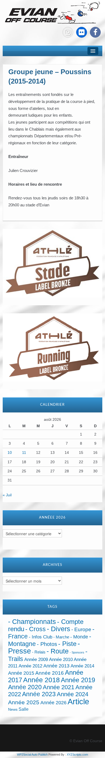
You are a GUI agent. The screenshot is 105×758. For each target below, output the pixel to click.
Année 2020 (25, 687)
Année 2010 (61, 659)
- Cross (35, 629)
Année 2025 (23, 702)
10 (10, 452)
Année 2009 (36, 659)
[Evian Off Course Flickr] (81, 32)
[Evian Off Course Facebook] (95, 32)
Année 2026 (53, 702)
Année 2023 (39, 694)
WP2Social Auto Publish (32, 754)
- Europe (81, 629)
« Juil (7, 495)
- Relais (39, 652)
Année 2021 (58, 687)
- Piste (67, 643)
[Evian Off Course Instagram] (67, 32)
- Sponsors (77, 652)
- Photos (47, 644)
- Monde (79, 637)
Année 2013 (56, 666)
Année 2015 (21, 673)
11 (24, 452)
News (13, 709)
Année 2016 (49, 673)
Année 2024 (72, 694)
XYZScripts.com (77, 754)
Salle (24, 709)
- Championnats (32, 621)
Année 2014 (82, 666)
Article (78, 701)
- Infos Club (40, 637)
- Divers (58, 629)
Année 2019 (78, 680)
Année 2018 (41, 680)
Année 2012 (30, 666)
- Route (58, 651)
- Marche (61, 637)
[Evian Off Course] (52, 13)
